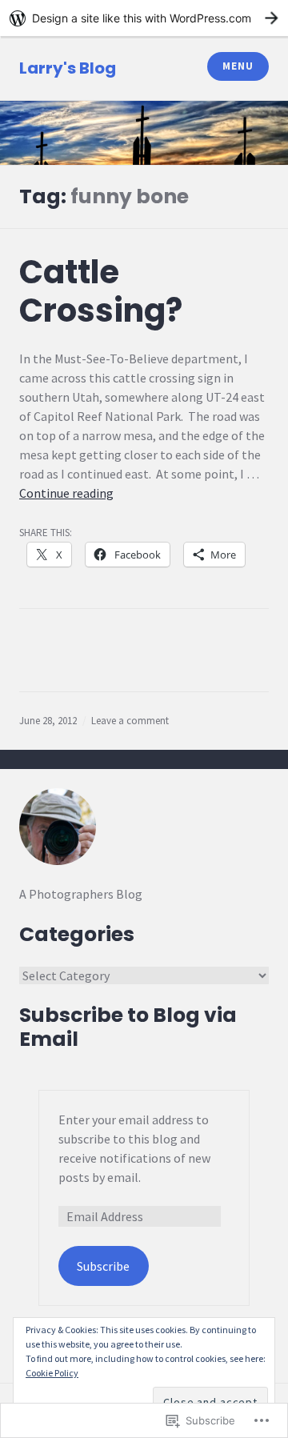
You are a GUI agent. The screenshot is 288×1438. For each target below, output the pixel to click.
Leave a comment (130, 720)
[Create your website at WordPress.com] (144, 18)
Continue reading (66, 493)
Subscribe (103, 1266)
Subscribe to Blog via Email (128, 1027)
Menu (237, 66)
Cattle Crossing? (100, 291)
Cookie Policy (52, 1373)
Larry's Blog (67, 68)
